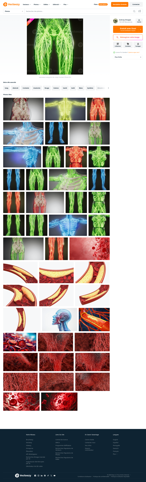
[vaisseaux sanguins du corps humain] (23, 109)
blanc (81, 88)
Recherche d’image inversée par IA (35, 458)
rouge (47, 88)
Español (115, 442)
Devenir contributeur (89, 449)
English (115, 440)
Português (116, 445)
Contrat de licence (61, 440)
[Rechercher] (134, 11)
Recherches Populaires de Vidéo (64, 458)
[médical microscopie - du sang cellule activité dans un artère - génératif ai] (19, 342)
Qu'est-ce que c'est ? (134, 52)
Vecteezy (29, 442)
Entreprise (29, 448)
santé (65, 88)
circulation (101, 88)
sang (6, 88)
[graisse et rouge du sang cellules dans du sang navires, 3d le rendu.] (20, 272)
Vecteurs (26, 4)
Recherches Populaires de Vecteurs (64, 449)
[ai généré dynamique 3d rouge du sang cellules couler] (89, 248)
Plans (96, 4)
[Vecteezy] (11, 4)
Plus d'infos (118, 57)
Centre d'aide (89, 440)
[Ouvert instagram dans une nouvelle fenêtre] (38, 475)
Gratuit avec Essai (128, 29)
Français (116, 451)
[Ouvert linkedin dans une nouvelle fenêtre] (41, 475)
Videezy (28, 445)
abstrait (15, 88)
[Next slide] (106, 88)
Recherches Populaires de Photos (64, 454)
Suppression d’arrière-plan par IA (35, 462)
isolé (73, 88)
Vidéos (45, 4)
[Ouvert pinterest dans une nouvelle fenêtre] (45, 475)
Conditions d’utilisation (84, 476)
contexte (26, 88)
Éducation (29, 451)
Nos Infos (88, 445)
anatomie (36, 88)
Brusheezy (29, 440)
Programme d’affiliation (63, 445)
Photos (36, 4)
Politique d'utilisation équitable (120, 476)
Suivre (139, 22)
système (90, 88)
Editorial (56, 4)
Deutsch (116, 448)
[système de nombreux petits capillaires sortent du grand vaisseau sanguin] (55, 342)
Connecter (136, 4)
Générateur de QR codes (34, 466)
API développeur (31, 454)
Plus (65, 4)
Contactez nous (90, 442)
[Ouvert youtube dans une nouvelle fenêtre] (54, 475)
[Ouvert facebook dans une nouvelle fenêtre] (35, 475)
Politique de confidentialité (101, 476)
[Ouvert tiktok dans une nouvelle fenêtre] (48, 475)
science (56, 88)
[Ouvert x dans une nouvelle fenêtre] (51, 475)
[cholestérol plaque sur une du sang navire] (94, 319)
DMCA (57, 442)
